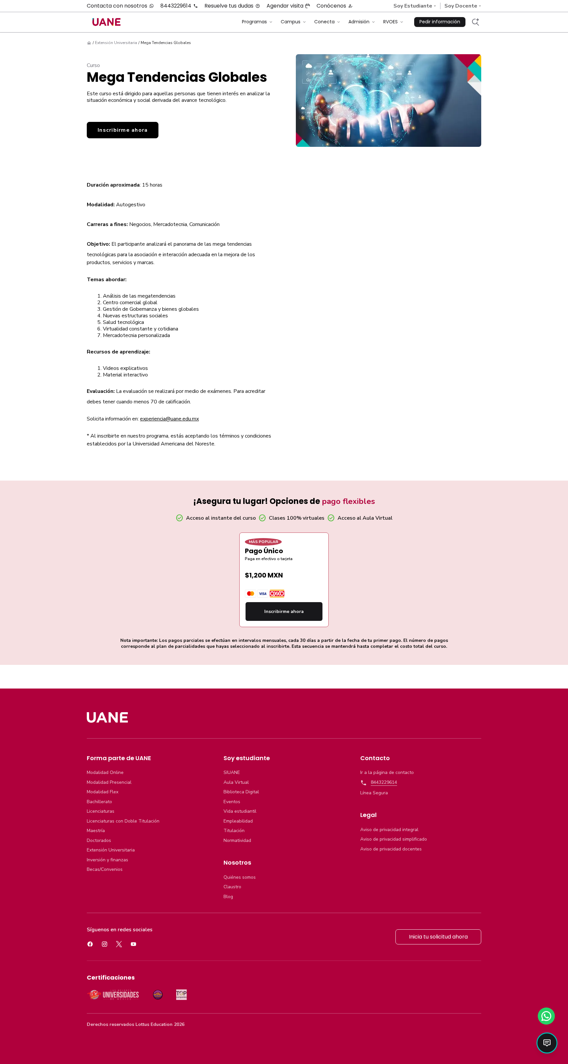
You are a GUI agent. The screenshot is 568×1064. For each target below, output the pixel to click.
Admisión (358, 21)
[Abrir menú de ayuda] (546, 1042)
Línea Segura (374, 793)
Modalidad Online (105, 773)
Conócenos (331, 6)
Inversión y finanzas (107, 860)
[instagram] (104, 944)
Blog (228, 897)
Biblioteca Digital (241, 792)
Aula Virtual (236, 782)
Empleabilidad (238, 821)
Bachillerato (99, 802)
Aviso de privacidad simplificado (393, 839)
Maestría (96, 831)
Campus (290, 21)
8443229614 (175, 6)
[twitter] (119, 944)
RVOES (390, 21)
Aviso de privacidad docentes (391, 849)
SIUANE (232, 773)
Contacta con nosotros (117, 6)
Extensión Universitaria (111, 850)
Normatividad (237, 841)
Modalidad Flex (102, 792)
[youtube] (133, 944)
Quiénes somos (240, 877)
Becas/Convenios (105, 869)
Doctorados (99, 841)
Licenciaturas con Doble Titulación (123, 821)
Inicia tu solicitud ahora (438, 936)
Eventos (232, 802)
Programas (254, 21)
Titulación (234, 831)
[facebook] (90, 944)
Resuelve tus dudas (228, 6)
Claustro (232, 887)
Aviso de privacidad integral (389, 830)
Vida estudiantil (240, 811)
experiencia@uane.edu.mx (169, 418)
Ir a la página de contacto (387, 773)
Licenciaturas (100, 811)
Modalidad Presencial (109, 782)
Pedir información (439, 21)
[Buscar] (475, 22)
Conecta (324, 21)
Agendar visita (285, 6)
